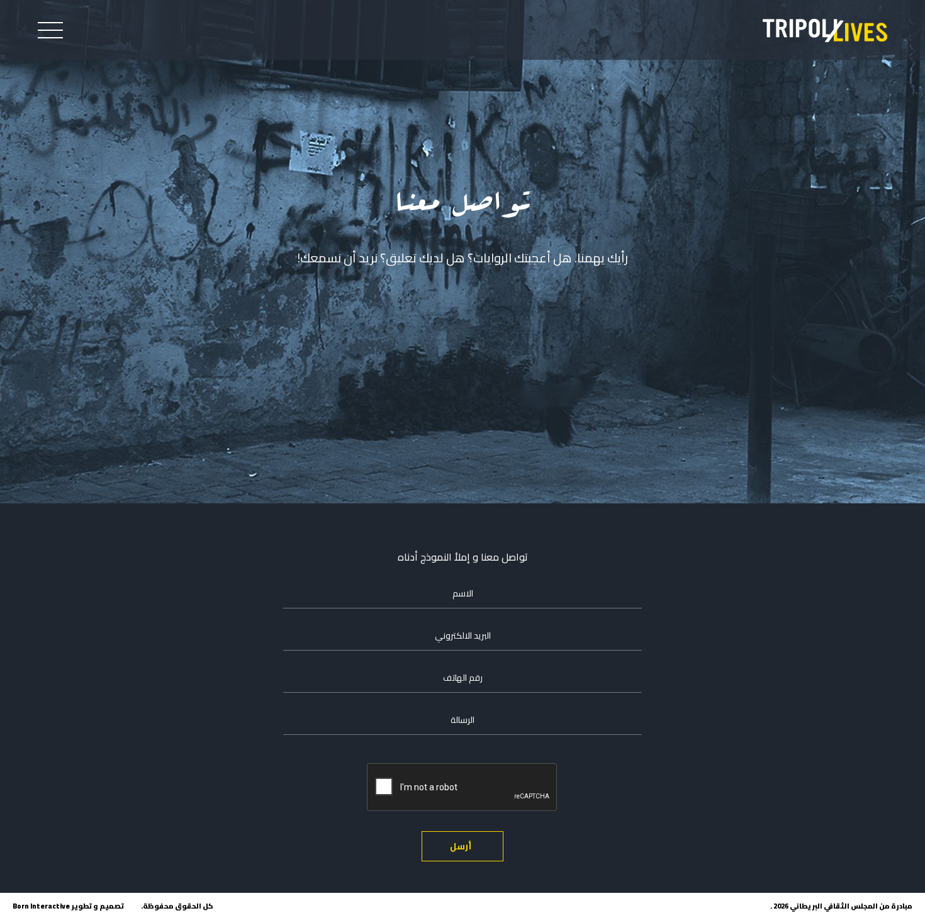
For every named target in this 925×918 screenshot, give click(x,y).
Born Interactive (41, 906)
